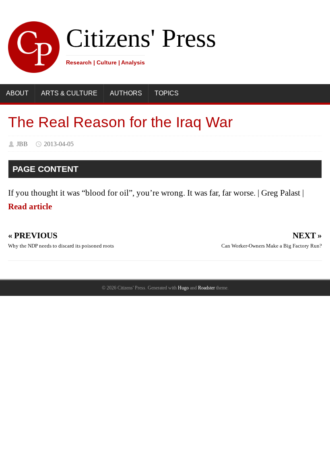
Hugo (183, 288)
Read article (30, 206)
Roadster (206, 288)
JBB (22, 143)
